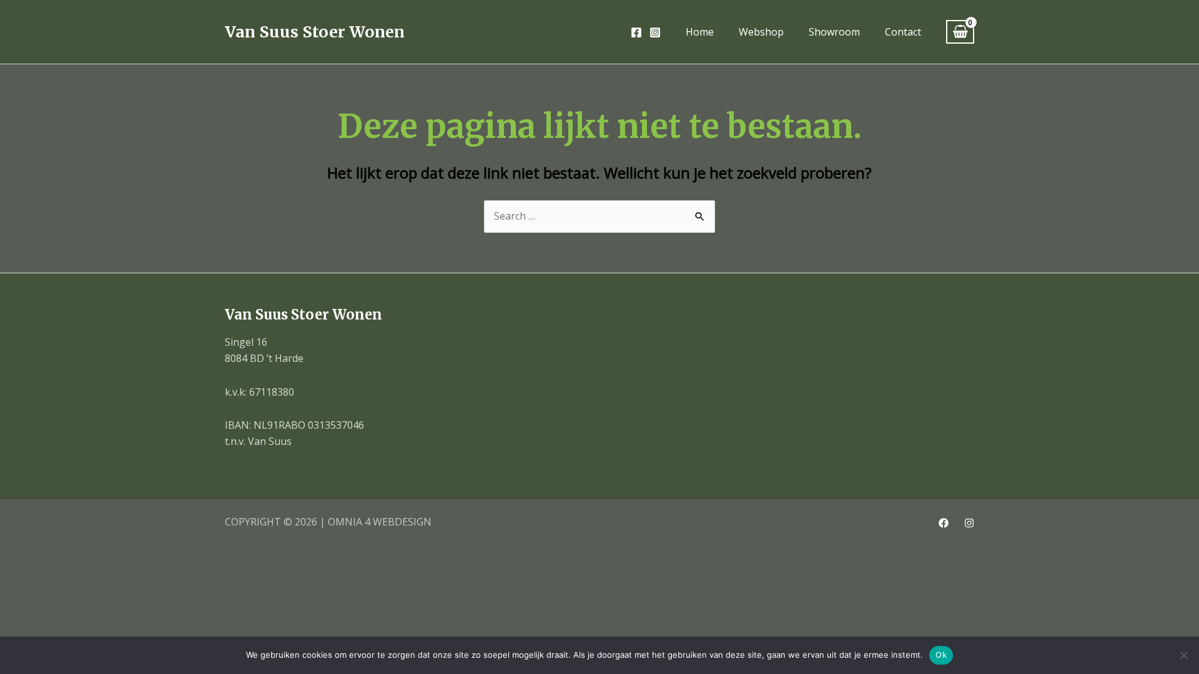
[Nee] (1183, 655)
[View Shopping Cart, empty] (960, 32)
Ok (941, 655)
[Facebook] (636, 32)
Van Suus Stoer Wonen (315, 32)
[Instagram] (655, 32)
